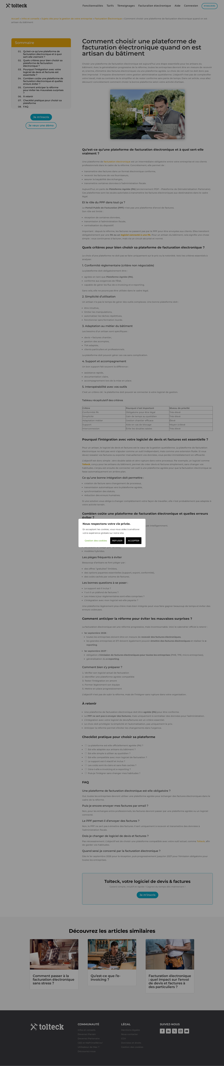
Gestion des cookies (96, 540)
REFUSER (117, 540)
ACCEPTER (133, 540)
